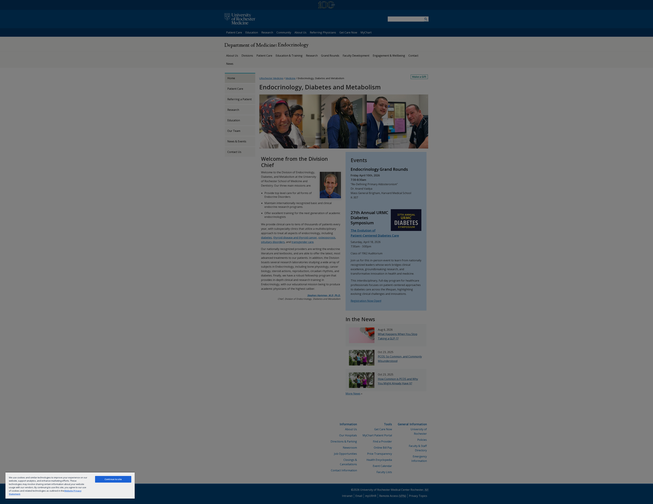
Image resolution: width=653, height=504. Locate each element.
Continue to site (113, 479)
